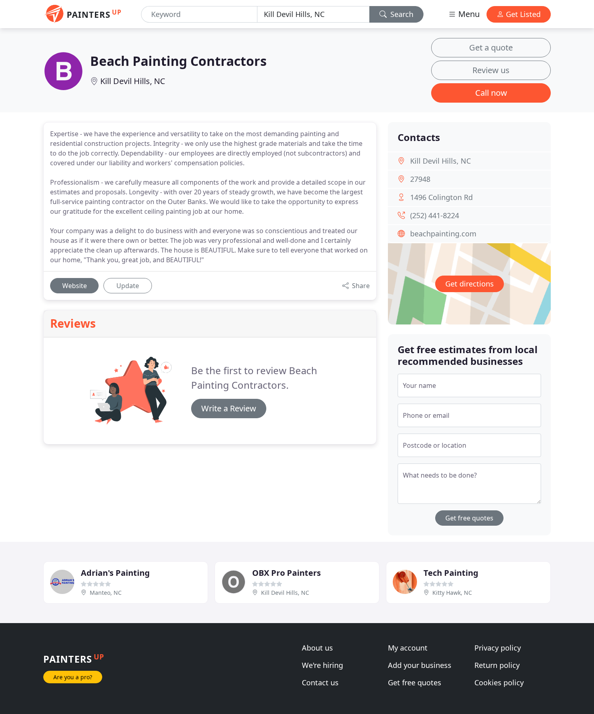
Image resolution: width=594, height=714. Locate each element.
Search (400, 14)
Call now (491, 92)
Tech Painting (450, 572)
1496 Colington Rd (441, 197)
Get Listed (522, 14)
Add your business (419, 665)
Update (127, 285)
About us (317, 648)
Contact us (320, 682)
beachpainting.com (443, 233)
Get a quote (491, 47)
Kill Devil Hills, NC (132, 81)
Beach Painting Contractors (178, 61)
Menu (468, 13)
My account (408, 648)
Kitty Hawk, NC (452, 592)
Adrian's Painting (115, 572)
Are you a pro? (72, 677)
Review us (491, 70)
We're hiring (322, 665)
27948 (420, 179)
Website (74, 285)
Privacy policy (497, 648)
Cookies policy (499, 682)
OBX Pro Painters (286, 572)
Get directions (469, 284)
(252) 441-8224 (434, 215)
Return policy (497, 665)
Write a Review (228, 408)
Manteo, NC (106, 592)
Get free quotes (469, 518)
